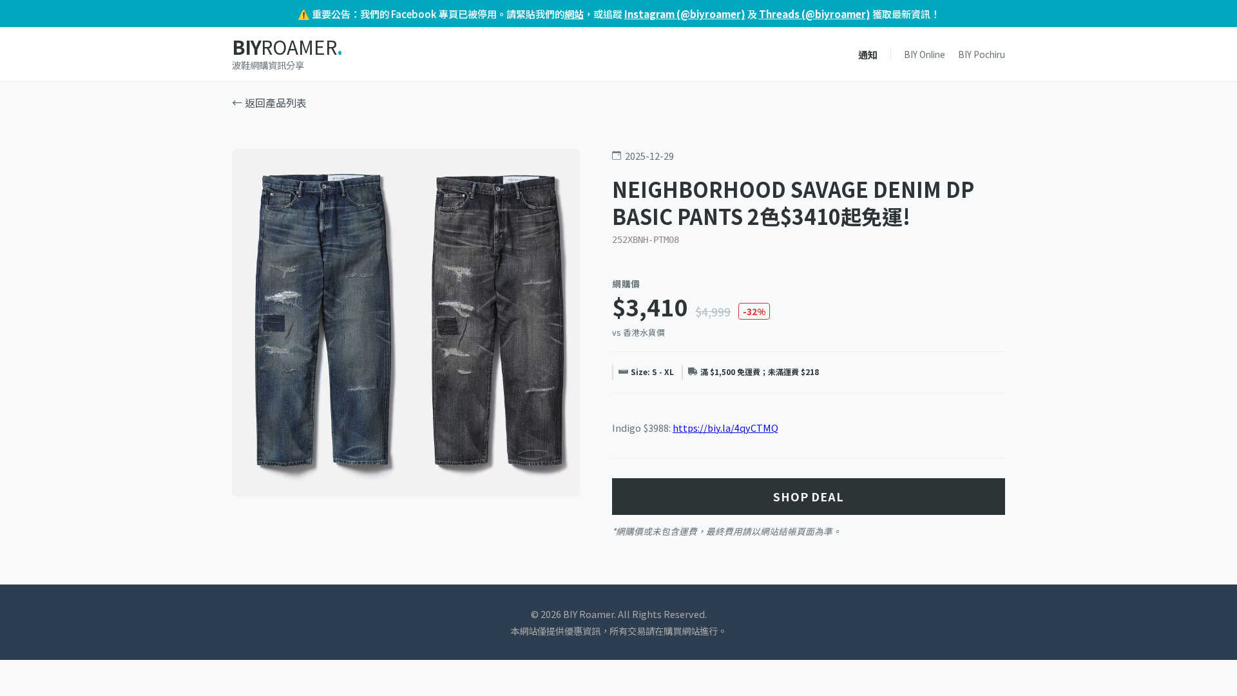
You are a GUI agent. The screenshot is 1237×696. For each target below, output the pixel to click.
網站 (574, 13)
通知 (867, 54)
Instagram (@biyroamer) (684, 13)
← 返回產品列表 (269, 102)
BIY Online (924, 54)
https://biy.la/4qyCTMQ (725, 427)
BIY (287, 47)
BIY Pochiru (981, 54)
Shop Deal (808, 496)
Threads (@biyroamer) (814, 13)
